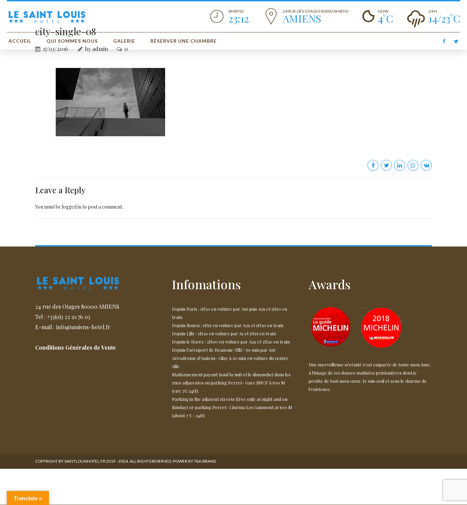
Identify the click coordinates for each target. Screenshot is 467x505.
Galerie (124, 41)
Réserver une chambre (183, 41)
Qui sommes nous (72, 41)
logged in (71, 207)
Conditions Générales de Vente (75, 347)
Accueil (20, 41)
